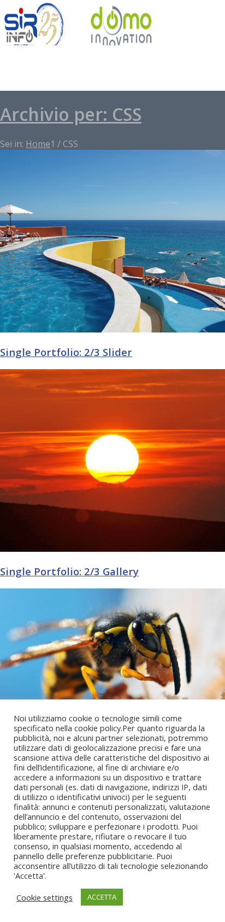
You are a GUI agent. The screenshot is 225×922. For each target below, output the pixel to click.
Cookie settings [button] (44, 897)
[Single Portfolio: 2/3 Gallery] (112, 548)
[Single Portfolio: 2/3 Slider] (112, 329)
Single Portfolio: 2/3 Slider (66, 352)
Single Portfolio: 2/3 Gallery (69, 571)
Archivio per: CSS (70, 114)
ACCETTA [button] (101, 897)
